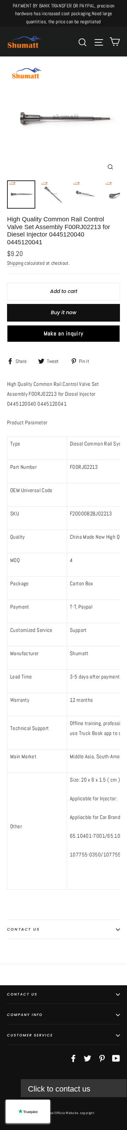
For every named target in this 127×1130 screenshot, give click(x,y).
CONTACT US (22, 994)
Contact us (23, 929)
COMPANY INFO (25, 1014)
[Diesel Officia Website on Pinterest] (102, 1058)
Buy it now (64, 312)
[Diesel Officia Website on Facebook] (73, 1058)
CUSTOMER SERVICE (30, 1035)
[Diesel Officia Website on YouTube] (116, 1058)
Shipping (15, 263)
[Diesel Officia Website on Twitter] (87, 1058)
